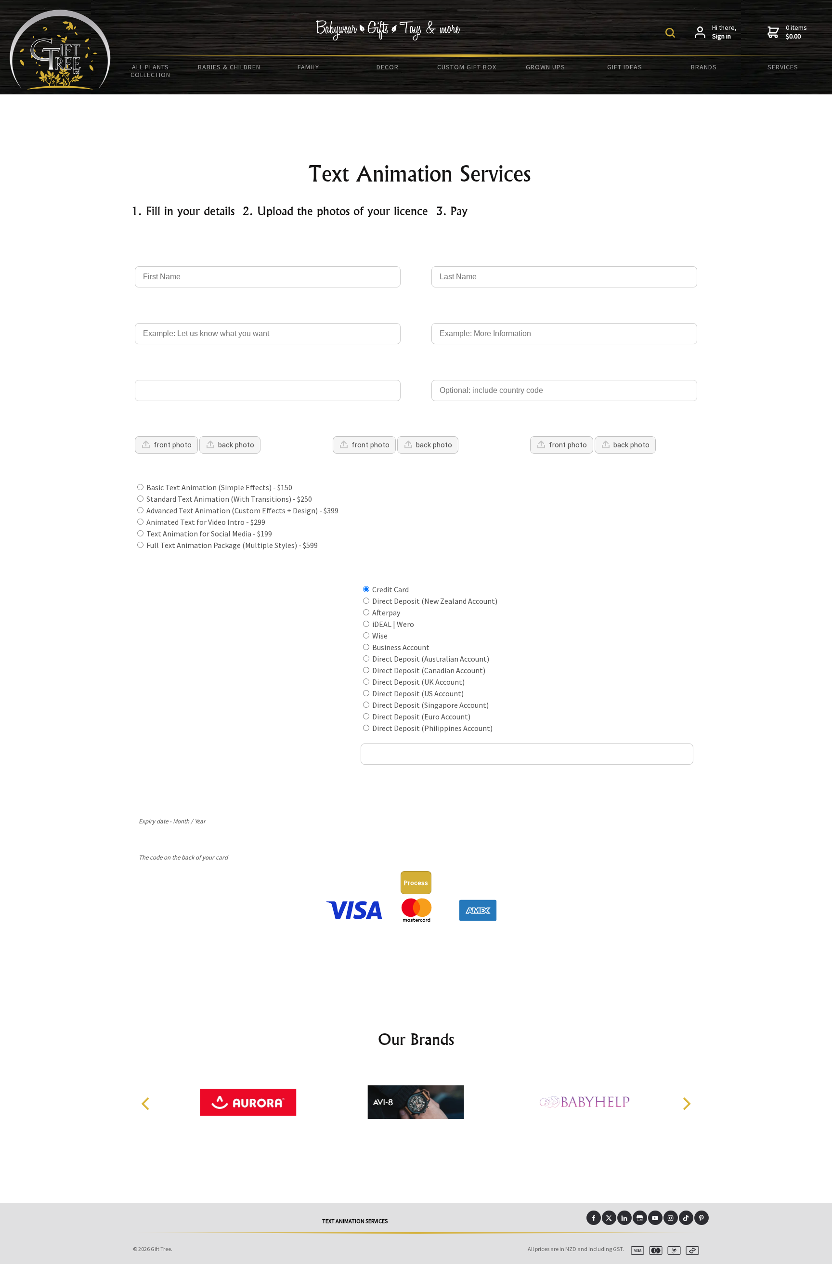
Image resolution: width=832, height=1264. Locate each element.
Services (782, 67)
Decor (388, 67)
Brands (704, 67)
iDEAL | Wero (392, 624)
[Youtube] (655, 1218)
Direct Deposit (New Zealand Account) (434, 601)
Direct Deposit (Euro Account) (420, 716)
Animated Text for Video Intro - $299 (205, 522)
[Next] (685, 1103)
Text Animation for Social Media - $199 (208, 533)
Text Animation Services (355, 1221)
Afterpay (385, 612)
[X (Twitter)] (609, 1218)
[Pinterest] (701, 1218)
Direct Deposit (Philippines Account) (432, 728)
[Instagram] (670, 1218)
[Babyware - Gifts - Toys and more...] (60, 86)
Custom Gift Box (466, 67)
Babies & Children (229, 67)
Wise (379, 635)
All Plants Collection (150, 71)
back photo (236, 445)
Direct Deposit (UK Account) (418, 682)
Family (308, 67)
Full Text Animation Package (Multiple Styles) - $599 (231, 545)
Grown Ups (545, 67)
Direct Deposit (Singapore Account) (430, 705)
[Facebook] (593, 1218)
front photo (173, 445)
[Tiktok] (686, 1218)
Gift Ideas (624, 67)
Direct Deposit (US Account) (417, 693)
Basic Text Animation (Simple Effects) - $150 (218, 487)
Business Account (400, 647)
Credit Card (390, 589)
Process (416, 882)
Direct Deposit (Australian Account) (430, 659)
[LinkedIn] (624, 1218)
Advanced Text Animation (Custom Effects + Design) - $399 (241, 510)
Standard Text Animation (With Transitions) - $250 (228, 499)
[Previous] (146, 1103)
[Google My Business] (640, 1218)
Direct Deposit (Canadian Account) (428, 670)
